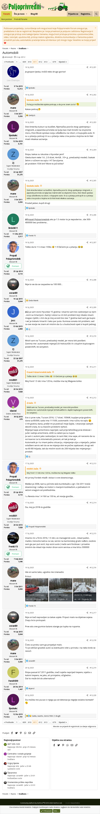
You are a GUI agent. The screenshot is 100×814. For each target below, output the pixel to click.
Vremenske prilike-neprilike (20, 782)
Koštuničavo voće (14, 778)
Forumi (6, 14)
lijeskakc (13, 135)
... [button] (20, 62)
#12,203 (93, 122)
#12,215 (93, 533)
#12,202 (93, 95)
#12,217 (93, 613)
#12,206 (93, 215)
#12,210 (93, 336)
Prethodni (9, 62)
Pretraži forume (20, 19)
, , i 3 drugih (46, 716)
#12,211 (93, 367)
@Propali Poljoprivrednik (37, 219)
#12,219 (93, 668)
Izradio (72, 803)
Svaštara (11, 759)
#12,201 (93, 67)
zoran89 (13, 292)
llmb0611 (13, 227)
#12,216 (93, 567)
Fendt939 (13, 680)
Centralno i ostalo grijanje (19, 753)
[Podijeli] (87, 67)
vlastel (13, 410)
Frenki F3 (13, 546)
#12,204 (93, 150)
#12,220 (93, 695)
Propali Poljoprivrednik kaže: (39, 372)
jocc (13, 320)
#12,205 (93, 180)
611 (35, 62)
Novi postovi (6, 19)
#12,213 (93, 463)
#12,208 (93, 280)
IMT (9, 749)
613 (45, 62)
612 (40, 62)
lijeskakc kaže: (33, 100)
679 (54, 62)
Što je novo (19, 14)
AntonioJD (9, 57)
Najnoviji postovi (12, 740)
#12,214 (93, 502)
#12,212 (93, 397)
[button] (27, 14)
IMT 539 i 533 (13, 744)
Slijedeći (62, 62)
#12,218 (93, 640)
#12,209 (93, 307)
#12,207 (93, 242)
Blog (33, 14)
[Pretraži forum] (96, 14)
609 (24, 62)
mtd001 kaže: (33, 468)
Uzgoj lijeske (13, 763)
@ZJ (27, 311)
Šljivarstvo (12, 772)
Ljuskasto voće (13, 768)
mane (13, 107)
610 (29, 62)
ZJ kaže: (30, 403)
